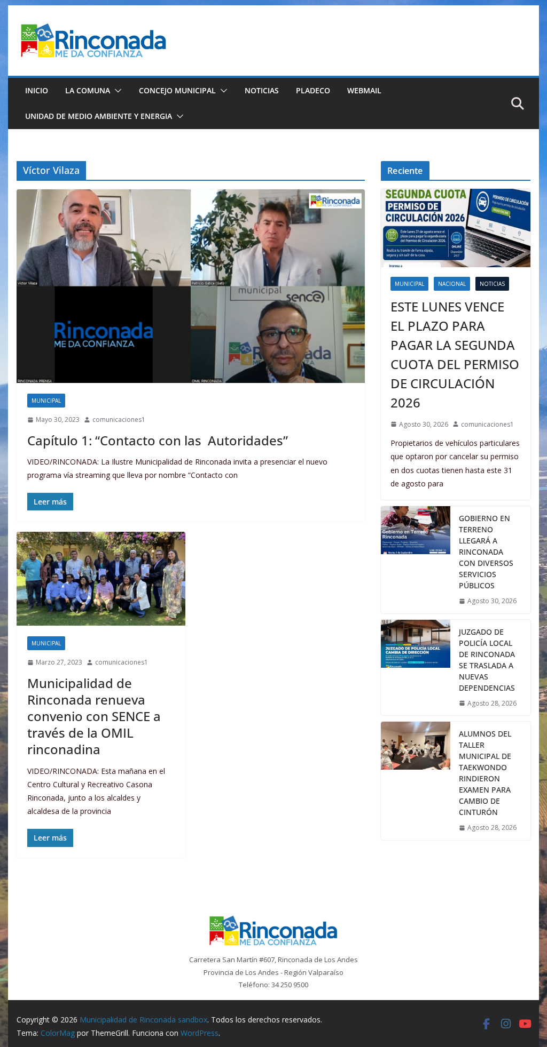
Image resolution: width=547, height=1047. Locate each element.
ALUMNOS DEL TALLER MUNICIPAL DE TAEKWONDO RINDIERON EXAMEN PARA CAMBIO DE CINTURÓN (485, 773)
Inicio (36, 90)
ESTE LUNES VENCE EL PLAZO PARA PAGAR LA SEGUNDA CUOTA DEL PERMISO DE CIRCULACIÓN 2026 (454, 354)
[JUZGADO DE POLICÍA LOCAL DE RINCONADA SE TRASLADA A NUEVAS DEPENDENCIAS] (415, 668)
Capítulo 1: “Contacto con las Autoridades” (157, 440)
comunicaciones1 (118, 419)
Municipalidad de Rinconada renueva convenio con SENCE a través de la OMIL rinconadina (94, 716)
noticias (492, 283)
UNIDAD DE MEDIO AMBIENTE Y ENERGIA (98, 116)
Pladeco (313, 90)
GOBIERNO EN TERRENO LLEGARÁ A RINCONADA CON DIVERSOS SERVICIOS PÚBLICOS (486, 551)
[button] (116, 90)
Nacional (452, 283)
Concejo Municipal (177, 90)
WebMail (364, 90)
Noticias (262, 90)
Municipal (46, 400)
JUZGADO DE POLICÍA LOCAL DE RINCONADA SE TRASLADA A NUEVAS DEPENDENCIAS (487, 660)
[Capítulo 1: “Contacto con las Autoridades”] (191, 286)
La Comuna (87, 90)
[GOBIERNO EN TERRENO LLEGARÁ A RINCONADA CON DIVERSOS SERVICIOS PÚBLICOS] (415, 559)
